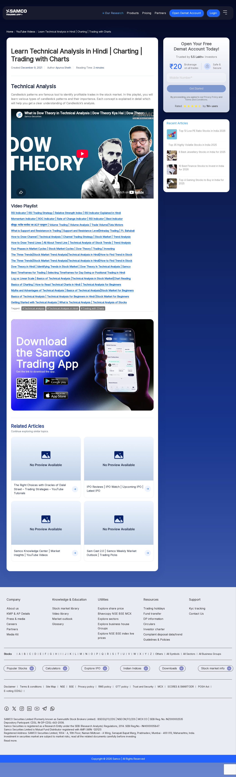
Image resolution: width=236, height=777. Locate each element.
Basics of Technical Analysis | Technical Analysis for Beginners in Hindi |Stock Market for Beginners (70, 296)
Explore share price (111, 608)
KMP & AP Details (18, 613)
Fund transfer (152, 613)
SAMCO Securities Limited (18, 719)
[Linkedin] (30, 710)
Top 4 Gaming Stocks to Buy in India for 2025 (201, 181)
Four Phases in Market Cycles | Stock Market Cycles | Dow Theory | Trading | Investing (63, 248)
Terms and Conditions (196, 99)
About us (13, 608)
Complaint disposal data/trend (162, 634)
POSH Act (203, 686)
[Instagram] (22, 710)
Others (159, 653)
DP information (153, 619)
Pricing (146, 13)
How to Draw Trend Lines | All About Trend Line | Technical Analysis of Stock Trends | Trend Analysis (71, 242)
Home (10, 31)
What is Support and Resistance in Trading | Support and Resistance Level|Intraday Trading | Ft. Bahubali (73, 230)
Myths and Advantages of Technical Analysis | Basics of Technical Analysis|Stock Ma (61, 290)
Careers (12, 624)
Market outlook (62, 619)
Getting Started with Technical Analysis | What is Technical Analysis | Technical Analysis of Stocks (69, 302)
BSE (71, 686)
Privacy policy (86, 686)
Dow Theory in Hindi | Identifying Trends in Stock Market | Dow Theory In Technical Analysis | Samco (71, 266)
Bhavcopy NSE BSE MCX (114, 613)
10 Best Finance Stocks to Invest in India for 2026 (201, 167)
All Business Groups (210, 653)
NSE (62, 686)
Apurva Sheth (63, 67)
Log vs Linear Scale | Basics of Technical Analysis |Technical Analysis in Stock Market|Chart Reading (71, 278)
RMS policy (104, 686)
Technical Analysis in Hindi (63, 308)
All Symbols (173, 653)
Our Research (114, 13)
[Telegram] (45, 710)
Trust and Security (143, 686)
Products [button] (133, 13)
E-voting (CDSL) (13, 690)
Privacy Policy (211, 97)
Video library (60, 613)
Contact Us (196, 613)
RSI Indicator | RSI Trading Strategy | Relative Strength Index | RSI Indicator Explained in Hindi (66, 212)
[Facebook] (7, 710)
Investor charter (154, 629)
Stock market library (65, 608)
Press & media (16, 619)
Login (213, 13)
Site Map (51, 686)
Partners (160, 13)
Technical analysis (34, 308)
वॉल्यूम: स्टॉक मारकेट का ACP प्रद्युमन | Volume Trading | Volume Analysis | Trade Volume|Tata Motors (67, 224)
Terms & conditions (31, 686)
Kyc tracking (197, 608)
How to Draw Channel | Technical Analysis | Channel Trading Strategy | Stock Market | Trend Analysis (71, 236)
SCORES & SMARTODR (181, 686)
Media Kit (12, 634)
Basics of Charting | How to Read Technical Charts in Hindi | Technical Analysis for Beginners (66, 284)
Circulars (149, 624)
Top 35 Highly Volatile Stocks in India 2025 (192, 144)
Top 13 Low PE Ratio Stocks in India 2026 (202, 130)
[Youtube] (37, 710)
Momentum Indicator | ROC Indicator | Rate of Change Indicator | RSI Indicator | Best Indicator (67, 218)
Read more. (10, 740)
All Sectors (189, 653)
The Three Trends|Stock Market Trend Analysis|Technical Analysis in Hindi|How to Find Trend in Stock (71, 254)
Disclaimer (10, 686)
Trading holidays (154, 608)
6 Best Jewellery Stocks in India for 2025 (202, 151)
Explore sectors (108, 619)
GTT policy (122, 686)
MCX (160, 686)
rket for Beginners (123, 290)
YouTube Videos (25, 31)
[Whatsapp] (52, 710)
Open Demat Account (186, 13)
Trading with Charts (93, 308)
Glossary (58, 624)
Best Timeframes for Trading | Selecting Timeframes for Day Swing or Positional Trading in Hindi (68, 272)
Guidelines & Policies (156, 639)
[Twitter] (14, 710)
